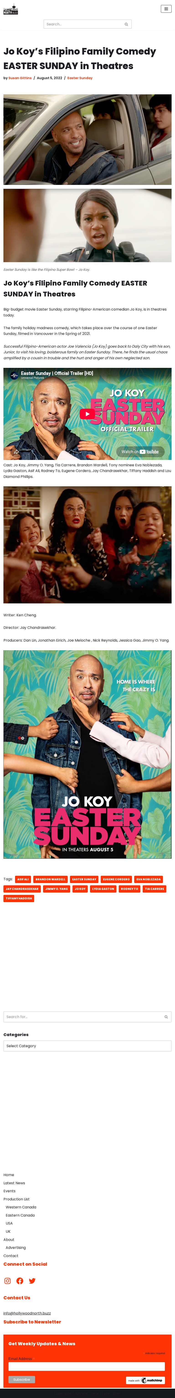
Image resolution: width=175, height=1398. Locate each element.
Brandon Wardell (50, 879)
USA (9, 1223)
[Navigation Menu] (166, 9)
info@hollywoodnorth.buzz (27, 1313)
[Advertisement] (87, 970)
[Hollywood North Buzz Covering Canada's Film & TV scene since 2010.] (10, 9)
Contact (10, 1255)
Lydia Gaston (103, 889)
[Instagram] (7, 1281)
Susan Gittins (20, 78)
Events (9, 1191)
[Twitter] (32, 1281)
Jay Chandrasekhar (22, 889)
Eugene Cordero (116, 879)
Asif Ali (23, 879)
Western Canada (21, 1207)
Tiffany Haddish (19, 898)
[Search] (126, 24)
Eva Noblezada (148, 879)
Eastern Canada (20, 1215)
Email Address (21, 1358)
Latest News (14, 1183)
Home (8, 1174)
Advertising (16, 1247)
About (8, 1239)
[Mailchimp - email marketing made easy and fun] (145, 1383)
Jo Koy (80, 889)
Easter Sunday (80, 78)
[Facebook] (20, 1281)
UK (8, 1231)
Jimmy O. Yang (56, 889)
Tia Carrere (154, 889)
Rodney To (129, 889)
